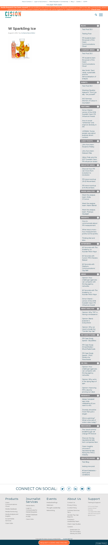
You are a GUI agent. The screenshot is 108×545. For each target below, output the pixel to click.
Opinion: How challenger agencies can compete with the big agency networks (89, 282)
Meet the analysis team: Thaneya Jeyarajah (88, 212)
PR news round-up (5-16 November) (89, 187)
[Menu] (100, 15)
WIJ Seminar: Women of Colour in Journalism (89, 101)
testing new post (88, 466)
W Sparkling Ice (22, 29)
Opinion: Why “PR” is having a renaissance (89, 313)
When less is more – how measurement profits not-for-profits (90, 232)
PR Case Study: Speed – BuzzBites (89, 340)
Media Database (11, 509)
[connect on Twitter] (62, 488)
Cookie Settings (67, 539)
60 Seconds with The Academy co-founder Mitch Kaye (90, 250)
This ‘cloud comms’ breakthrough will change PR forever (89, 432)
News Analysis (87, 309)
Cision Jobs (9, 523)
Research (85, 396)
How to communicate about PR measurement (89, 223)
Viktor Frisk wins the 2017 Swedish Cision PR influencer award (89, 159)
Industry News (88, 165)
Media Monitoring (11, 511)
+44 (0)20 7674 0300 (94, 511)
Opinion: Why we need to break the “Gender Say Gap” (88, 329)
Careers (70, 526)
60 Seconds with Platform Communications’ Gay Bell (88, 267)
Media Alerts (30, 505)
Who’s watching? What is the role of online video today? (89, 420)
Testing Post (86, 34)
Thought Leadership (53, 508)
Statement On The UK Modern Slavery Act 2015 (75, 531)
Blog (83, 26)
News (83, 274)
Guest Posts (87, 141)
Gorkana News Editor (28, 33)
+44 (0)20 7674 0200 (54, 5)
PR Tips (84, 363)
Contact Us (71, 502)
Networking (51, 510)
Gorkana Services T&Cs (73, 511)
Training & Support (94, 502)
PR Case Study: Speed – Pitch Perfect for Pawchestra (88, 356)
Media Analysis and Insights (11, 515)
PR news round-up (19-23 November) (89, 180)
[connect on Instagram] (88, 488)
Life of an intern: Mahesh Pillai (88, 152)
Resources (86, 426)
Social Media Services (9, 519)
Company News (88, 50)
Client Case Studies (74, 524)
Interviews (86, 244)
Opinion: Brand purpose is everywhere (87, 321)
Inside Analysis (88, 191)
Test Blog (85, 462)
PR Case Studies (88, 335)
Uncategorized (88, 458)
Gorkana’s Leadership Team (73, 520)
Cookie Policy (72, 508)
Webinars (50, 505)
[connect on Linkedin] (75, 488)
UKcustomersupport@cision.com (94, 514)
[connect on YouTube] (82, 488)
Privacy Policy (72, 505)
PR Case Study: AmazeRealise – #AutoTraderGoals (88, 347)
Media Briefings (52, 502)
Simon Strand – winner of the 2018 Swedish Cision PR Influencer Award (89, 113)
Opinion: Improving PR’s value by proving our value (89, 390)
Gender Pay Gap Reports (73, 516)
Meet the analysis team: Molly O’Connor (88, 197)
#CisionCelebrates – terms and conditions (89, 473)
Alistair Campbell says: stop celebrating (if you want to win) (88, 402)
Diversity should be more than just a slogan (89, 412)
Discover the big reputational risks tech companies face (90, 440)
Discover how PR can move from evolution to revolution (88, 172)
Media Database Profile (31, 515)
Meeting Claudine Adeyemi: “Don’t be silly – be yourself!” (89, 92)
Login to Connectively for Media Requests (31, 510)
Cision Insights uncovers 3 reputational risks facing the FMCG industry (88, 450)
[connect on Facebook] (69, 488)
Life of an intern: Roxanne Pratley (88, 146)
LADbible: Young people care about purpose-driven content (89, 134)
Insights (85, 218)
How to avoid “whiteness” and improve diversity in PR (89, 124)
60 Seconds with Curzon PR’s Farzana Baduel (89, 258)
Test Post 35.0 (87, 29)
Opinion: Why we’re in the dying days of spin (89, 381)
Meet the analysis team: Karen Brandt (89, 205)
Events (84, 82)
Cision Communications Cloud (11, 504)
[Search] (95, 15)
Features (85, 106)
